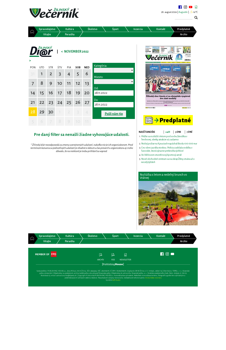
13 (87, 83)
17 (60, 92)
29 (41, 111)
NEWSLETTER (125, 260)
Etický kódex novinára (153, 278)
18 (69, 92)
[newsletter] (196, 7)
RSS (113, 260)
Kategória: (100, 65)
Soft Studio (116, 280)
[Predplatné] (168, 116)
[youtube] (190, 7)
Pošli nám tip (114, 114)
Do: (96, 100)
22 (41, 102)
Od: (96, 88)
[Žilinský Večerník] (54, 13)
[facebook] (180, 7)
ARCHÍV (100, 260)
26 (77, 102)
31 (33, 73)
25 (69, 102)
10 (59, 83)
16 (51, 92)
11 (69, 83)
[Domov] (31, 31)
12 (78, 83)
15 (42, 92)
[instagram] (185, 7)
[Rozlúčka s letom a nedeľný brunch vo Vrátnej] (168, 203)
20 (87, 92)
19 (78, 92)
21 (33, 102)
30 (50, 111)
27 (87, 102)
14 (33, 92)
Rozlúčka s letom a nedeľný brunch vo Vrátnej (163, 176)
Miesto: (98, 77)
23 (51, 102)
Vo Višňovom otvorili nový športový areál (161, 155)
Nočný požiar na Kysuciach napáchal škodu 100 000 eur (169, 143)
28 (32, 111)
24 (59, 102)
